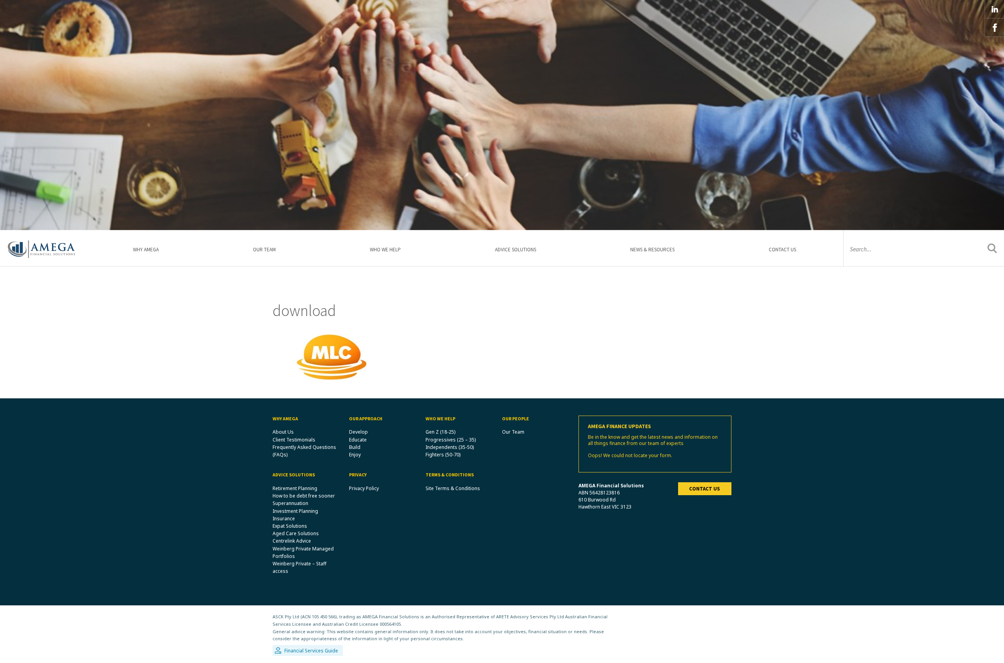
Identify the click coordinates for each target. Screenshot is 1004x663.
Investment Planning (295, 511)
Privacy (358, 475)
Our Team (264, 249)
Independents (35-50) (450, 447)
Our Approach (365, 418)
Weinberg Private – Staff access (299, 567)
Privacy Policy (364, 488)
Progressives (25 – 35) (451, 439)
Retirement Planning (295, 488)
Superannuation (290, 503)
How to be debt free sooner (304, 495)
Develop (358, 432)
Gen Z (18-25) (440, 432)
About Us (283, 432)
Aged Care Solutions (296, 533)
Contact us (704, 488)
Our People (515, 418)
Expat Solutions (290, 526)
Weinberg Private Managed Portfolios (303, 552)
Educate (358, 439)
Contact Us (782, 249)
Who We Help (385, 249)
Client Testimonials (294, 439)
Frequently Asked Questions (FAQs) (304, 451)
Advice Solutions (515, 249)
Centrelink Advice (292, 541)
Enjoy (355, 454)
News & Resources (652, 249)
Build (354, 447)
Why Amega (146, 249)
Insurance (284, 518)
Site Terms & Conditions (453, 488)
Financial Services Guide (311, 650)
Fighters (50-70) (443, 454)
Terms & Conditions (450, 475)
